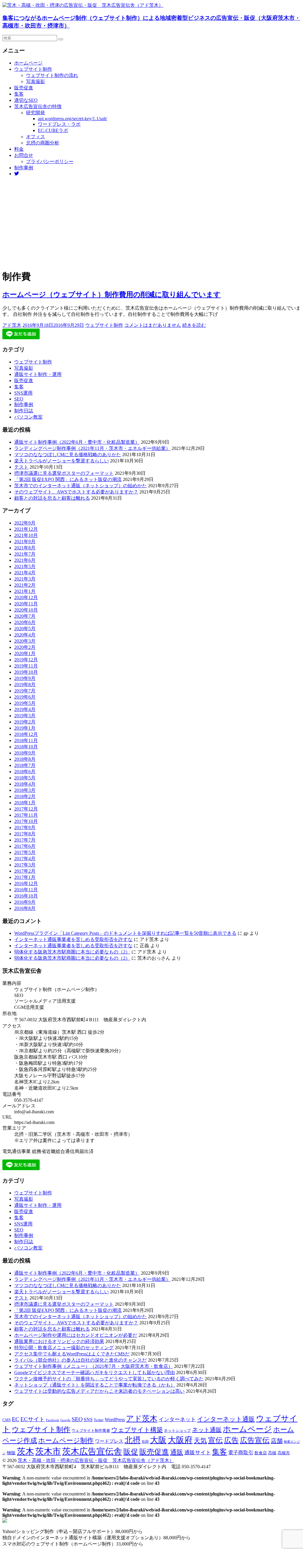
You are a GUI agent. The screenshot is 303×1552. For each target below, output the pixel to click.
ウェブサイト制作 (33, 69)
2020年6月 (25, 622)
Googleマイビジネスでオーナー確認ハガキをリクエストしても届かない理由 (94, 1372)
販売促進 (23, 87)
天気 (200, 1440)
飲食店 (260, 1453)
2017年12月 (26, 808)
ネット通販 (207, 1429)
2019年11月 (26, 665)
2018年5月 (25, 777)
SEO (18, 398)
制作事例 (23, 167)
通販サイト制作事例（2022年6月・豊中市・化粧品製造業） (77, 442)
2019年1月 (25, 728)
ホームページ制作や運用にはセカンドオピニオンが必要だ (75, 1335)
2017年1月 (25, 877)
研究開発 (35, 112)
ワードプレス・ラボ (59, 124)
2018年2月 (25, 796)
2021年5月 (25, 566)
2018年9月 (25, 752)
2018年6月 (25, 771)
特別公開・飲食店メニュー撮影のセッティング (64, 1347)
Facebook (52, 1420)
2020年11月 (26, 603)
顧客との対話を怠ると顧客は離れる (52, 498)
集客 (19, 94)
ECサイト (32, 1419)
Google (65, 1420)
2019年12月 (26, 659)
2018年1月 (25, 802)
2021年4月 (25, 572)
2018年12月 (26, 734)
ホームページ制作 (66, 1440)
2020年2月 (25, 647)
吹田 (145, 1442)
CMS (6, 1420)
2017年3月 (25, 864)
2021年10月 (26, 535)
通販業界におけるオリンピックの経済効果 (59, 1341)
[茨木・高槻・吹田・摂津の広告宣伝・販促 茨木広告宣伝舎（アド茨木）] (82, 5)
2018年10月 (26, 746)
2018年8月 (25, 759)
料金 (19, 149)
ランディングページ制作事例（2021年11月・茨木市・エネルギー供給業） (92, 448)
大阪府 (180, 1440)
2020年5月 (25, 628)
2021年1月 (25, 591)
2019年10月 (26, 672)
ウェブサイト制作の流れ (52, 75)
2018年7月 (25, 765)
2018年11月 (26, 740)
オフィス (35, 136)
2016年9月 (25, 902)
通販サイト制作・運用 (38, 374)
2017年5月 (25, 852)
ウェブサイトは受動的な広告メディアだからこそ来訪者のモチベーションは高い (99, 1391)
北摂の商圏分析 (42, 142)
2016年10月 (26, 895)
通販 (176, 1452)
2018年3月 (25, 790)
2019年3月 (25, 715)
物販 (11, 1452)
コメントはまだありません (152, 325)
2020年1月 (25, 653)
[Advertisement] (151, 222)
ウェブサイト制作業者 (91, 1430)
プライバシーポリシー (49, 161)
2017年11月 (26, 815)
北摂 (133, 1440)
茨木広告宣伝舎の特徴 (38, 106)
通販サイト (197, 1452)
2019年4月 (25, 709)
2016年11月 (26, 889)
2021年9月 (25, 541)
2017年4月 (25, 858)
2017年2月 (25, 871)
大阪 (158, 1440)
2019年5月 (25, 703)
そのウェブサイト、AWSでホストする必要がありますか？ (76, 491)
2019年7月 (25, 690)
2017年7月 (25, 839)
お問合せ (23, 155)
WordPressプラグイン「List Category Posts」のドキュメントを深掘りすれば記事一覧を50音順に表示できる (125, 933)
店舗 (277, 1440)
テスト (21, 466)
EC (15, 1419)
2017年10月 (26, 821)
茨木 (25, 1451)
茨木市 (48, 1451)
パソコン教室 (28, 416)
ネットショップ (177, 1431)
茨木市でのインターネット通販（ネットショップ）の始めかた (80, 485)
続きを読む (194, 325)
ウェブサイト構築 (137, 1429)
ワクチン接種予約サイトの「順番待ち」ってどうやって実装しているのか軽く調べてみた (109, 1378)
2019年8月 (25, 684)
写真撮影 (35, 81)
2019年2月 (25, 721)
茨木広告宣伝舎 (92, 1451)
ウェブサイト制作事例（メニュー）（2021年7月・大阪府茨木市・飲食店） (93, 1366)
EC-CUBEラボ (53, 130)
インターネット (177, 1419)
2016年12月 (26, 883)
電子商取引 (240, 1452)
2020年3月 (25, 641)
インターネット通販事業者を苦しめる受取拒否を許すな (73, 939)
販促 (130, 1452)
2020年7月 (25, 616)
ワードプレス (109, 1441)
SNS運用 (23, 392)
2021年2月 (25, 585)
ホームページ (28, 62)
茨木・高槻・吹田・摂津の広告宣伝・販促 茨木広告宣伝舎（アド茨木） (96, 1460)
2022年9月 (25, 522)
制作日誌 (23, 410)
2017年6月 (25, 846)
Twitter (99, 1420)
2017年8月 (25, 833)
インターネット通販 (226, 1419)
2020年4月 (25, 634)
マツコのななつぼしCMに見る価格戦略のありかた (67, 454)
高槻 (272, 1452)
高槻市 (284, 1453)
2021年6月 (25, 560)
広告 (231, 1440)
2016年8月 (25, 908)
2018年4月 (25, 784)
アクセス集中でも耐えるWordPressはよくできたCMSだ (72, 1353)
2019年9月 (25, 678)
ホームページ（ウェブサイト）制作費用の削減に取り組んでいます (111, 294)
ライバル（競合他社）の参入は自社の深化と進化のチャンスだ (80, 1360)
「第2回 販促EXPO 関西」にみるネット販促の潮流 (68, 479)
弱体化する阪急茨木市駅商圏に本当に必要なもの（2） (72, 951)
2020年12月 (26, 597)
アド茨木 (11, 325)
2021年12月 (26, 529)
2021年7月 (25, 554)
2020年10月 (26, 609)
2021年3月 (25, 578)
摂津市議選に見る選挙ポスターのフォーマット (64, 473)
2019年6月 (25, 696)
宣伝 (215, 1440)
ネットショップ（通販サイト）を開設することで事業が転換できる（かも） (94, 1384)
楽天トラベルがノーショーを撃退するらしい (61, 460)
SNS (88, 1419)
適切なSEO (26, 100)
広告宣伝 (255, 1440)
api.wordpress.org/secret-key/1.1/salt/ (72, 118)
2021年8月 (25, 547)
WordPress (115, 1419)
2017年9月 (25, 827)
